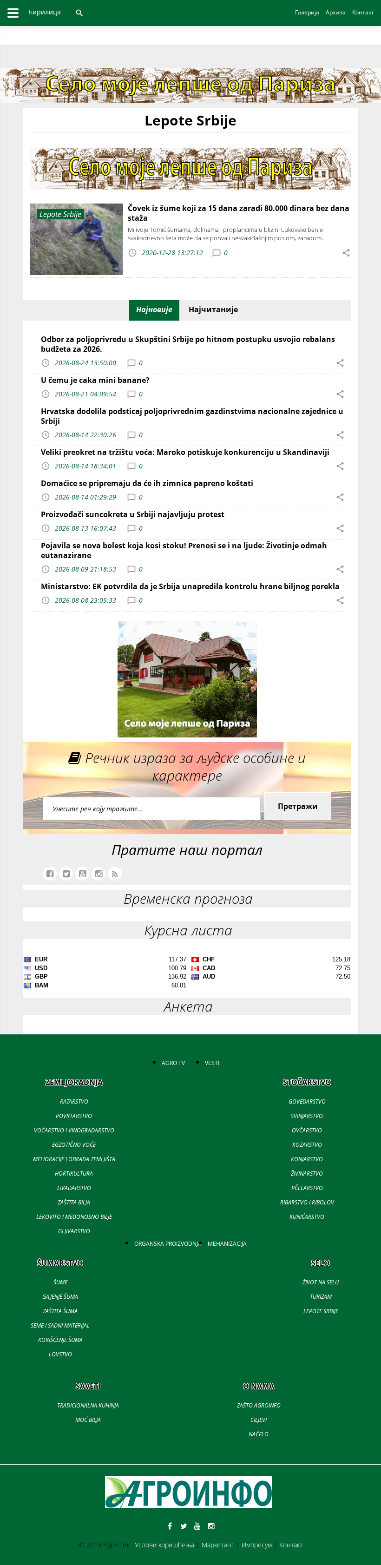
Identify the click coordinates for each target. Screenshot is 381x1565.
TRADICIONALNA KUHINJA (88, 1405)
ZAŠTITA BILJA (74, 1202)
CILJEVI (258, 1420)
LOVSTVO (60, 1354)
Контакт (290, 1544)
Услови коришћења (164, 1544)
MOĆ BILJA (88, 1420)
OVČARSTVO (307, 1130)
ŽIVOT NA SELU (320, 1282)
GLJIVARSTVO (74, 1231)
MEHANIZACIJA (227, 1244)
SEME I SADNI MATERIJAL (60, 1325)
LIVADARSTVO (74, 1188)
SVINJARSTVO (307, 1116)
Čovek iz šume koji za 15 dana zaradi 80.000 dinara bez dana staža (238, 213)
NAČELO (259, 1434)
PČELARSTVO (307, 1188)
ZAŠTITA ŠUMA (60, 1311)
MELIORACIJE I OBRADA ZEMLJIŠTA (74, 1159)
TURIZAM (321, 1297)
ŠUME (60, 1282)
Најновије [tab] (154, 309)
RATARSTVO (74, 1101)
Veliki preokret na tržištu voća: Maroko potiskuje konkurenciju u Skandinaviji (185, 452)
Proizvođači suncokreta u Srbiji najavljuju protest (132, 514)
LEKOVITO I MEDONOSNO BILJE (74, 1217)
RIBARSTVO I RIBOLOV (307, 1202)
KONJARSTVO (307, 1159)
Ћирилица (44, 11)
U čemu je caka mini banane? (95, 380)
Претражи (298, 806)
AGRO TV (173, 1063)
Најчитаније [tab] (213, 309)
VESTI (212, 1063)
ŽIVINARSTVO (307, 1173)
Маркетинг (218, 1544)
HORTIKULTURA (74, 1173)
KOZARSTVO (307, 1145)
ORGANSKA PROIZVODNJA (168, 1244)
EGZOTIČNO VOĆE (74, 1145)
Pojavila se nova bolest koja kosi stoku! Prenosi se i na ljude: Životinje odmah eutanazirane (184, 550)
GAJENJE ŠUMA (60, 1297)
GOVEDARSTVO (307, 1101)
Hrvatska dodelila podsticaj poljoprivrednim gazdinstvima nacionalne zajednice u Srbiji (192, 416)
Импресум (257, 1544)
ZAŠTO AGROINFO (259, 1405)
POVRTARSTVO (74, 1116)
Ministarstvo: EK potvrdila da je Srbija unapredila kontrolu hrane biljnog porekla (190, 586)
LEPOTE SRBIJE (320, 1311)
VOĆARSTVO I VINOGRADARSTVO (74, 1130)
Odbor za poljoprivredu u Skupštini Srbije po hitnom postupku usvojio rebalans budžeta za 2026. (188, 344)
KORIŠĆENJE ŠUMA (60, 1340)
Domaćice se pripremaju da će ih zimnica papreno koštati (147, 483)
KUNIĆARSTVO (306, 1217)
